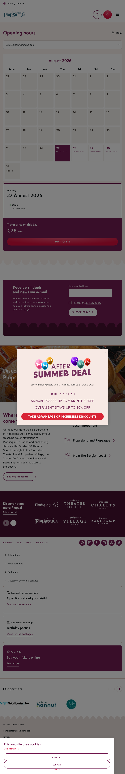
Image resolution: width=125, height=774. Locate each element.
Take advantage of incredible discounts (62, 416)
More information (11, 748)
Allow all (57, 757)
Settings (57, 769)
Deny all (57, 764)
